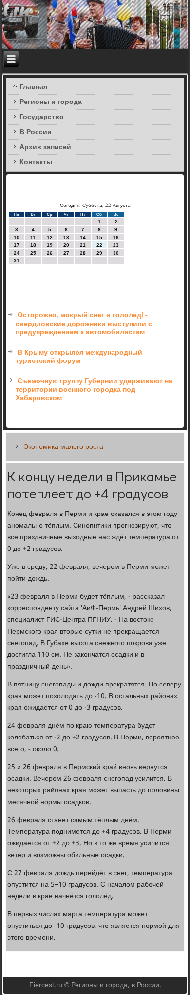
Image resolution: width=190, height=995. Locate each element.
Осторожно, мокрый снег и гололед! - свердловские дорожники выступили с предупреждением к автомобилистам (84, 323)
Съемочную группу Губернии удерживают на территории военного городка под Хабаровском (94, 390)
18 (33, 245)
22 (99, 245)
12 (50, 237)
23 (116, 245)
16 (116, 237)
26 (50, 253)
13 (66, 237)
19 (50, 245)
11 (33, 237)
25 (33, 253)
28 (83, 253)
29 (99, 253)
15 (99, 237)
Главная (33, 87)
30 (116, 253)
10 (16, 237)
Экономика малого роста (63, 447)
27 (66, 253)
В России (35, 132)
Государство (41, 117)
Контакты (35, 162)
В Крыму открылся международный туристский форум (79, 357)
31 (16, 260)
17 (16, 245)
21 (83, 245)
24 (16, 253)
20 (66, 245)
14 (83, 237)
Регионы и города (50, 102)
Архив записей (45, 147)
